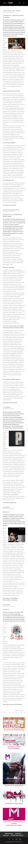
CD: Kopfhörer (7, 407)
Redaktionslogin (9, 833)
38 (13, 712)
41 (21, 712)
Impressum (6, 835)
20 (9, 712)
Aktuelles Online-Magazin (17, 835)
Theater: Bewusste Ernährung (11, 210)
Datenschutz (18, 833)
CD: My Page (6, 604)
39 (16, 712)
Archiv (6, 12)
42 (24, 712)
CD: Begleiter (6, 507)
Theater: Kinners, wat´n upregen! (12, 10)
